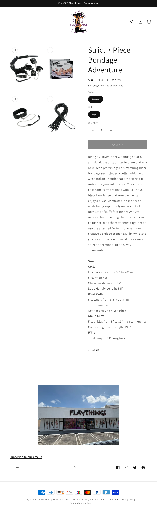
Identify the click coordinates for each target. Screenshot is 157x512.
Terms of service (108, 499)
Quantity (93, 122)
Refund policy (71, 499)
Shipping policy (127, 499)
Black (97, 100)
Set (96, 115)
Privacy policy (89, 499)
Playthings (34, 499)
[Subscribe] (74, 467)
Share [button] (96, 349)
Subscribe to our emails (26, 457)
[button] (8, 22)
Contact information (80, 503)
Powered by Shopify (51, 499)
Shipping (93, 85)
